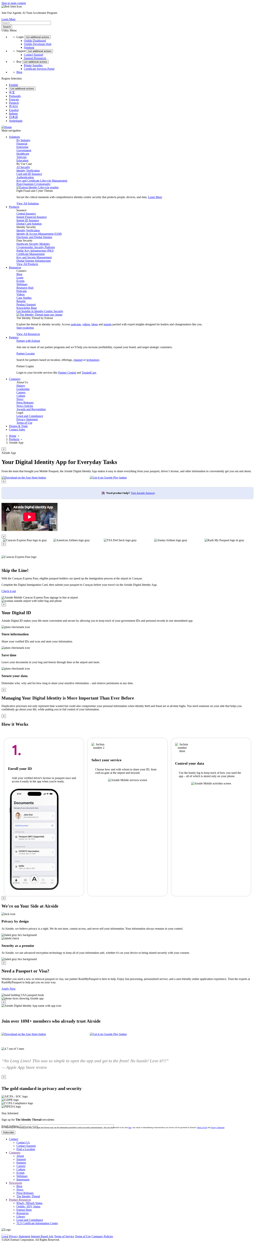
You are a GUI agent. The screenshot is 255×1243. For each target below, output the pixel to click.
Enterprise (22, 147)
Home (12, 435)
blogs (94, 324)
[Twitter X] (1, 1233)
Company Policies (102, 1236)
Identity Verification (28, 170)
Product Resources (20, 1199)
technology (92, 359)
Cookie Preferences (125, 1236)
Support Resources (35, 58)
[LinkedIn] (6, 1233)
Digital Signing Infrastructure (33, 260)
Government (23, 150)
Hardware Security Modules (33, 243)
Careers (20, 392)
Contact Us (23, 1142)
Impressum (22, 1179)
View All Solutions (27, 203)
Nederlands (15, 120)
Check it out (8, 591)
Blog (19, 72)
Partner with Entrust (28, 340)
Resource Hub (24, 287)
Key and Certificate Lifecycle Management (41, 180)
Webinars (21, 284)
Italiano (13, 113)
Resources (22, 1213)
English (13, 84)
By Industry (23, 140)
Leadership (22, 389)
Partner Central (67, 372)
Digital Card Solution (29, 223)
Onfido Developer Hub (37, 44)
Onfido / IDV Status (28, 1206)
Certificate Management (30, 254)
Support (21, 1159)
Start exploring (25, 327)
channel (78, 359)
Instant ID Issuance (27, 220)
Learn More (8, 19)
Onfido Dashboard (35, 40)
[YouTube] (7, 1233)
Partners (21, 1162)
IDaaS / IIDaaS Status (29, 1203)
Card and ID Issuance (29, 173)
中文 (12, 92)
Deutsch (14, 102)
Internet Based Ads (42, 1236)
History (20, 385)
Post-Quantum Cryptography (33, 184)
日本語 (13, 117)
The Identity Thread (28, 1196)
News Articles (24, 405)
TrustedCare (89, 372)
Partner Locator (25, 353)
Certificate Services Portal (39, 68)
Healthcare (22, 153)
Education (22, 160)
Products (14, 439)
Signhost (29, 47)
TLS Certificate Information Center (37, 1223)
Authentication (25, 177)
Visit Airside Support (143, 492)
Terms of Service (64, 1236)
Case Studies (24, 297)
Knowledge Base (26, 307)
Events (20, 280)
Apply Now (8, 988)
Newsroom (15, 1182)
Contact (13, 1139)
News (19, 399)
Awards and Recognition (31, 409)
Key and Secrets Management (34, 257)
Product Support (26, 304)
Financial (21, 143)
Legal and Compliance (29, 416)
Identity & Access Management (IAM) (39, 233)
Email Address (10, 1126)
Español (13, 110)
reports (108, 324)
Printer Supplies (33, 65)
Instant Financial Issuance (31, 217)
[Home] (6, 127)
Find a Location (25, 1149)
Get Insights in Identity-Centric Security (39, 311)
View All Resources (28, 334)
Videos (20, 294)
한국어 (13, 106)
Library (20, 1216)
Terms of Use (24, 422)
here (129, 1127)
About (20, 1156)
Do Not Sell (144, 1236)
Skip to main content (13, 3)
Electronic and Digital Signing (34, 237)
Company (15, 1152)
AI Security (23, 167)
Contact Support (33, 54)
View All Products (27, 264)
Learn (19, 277)
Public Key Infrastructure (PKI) (35, 250)
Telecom (21, 157)
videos (86, 324)
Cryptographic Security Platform (35, 247)
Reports (21, 301)
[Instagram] (4, 1233)
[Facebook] (3, 1233)
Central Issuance (26, 213)
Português (15, 96)
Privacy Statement (27, 419)
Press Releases (25, 402)
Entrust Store (24, 1209)
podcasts (76, 324)
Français (14, 99)
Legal (4, 1236)
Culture (20, 395)
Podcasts (21, 291)
